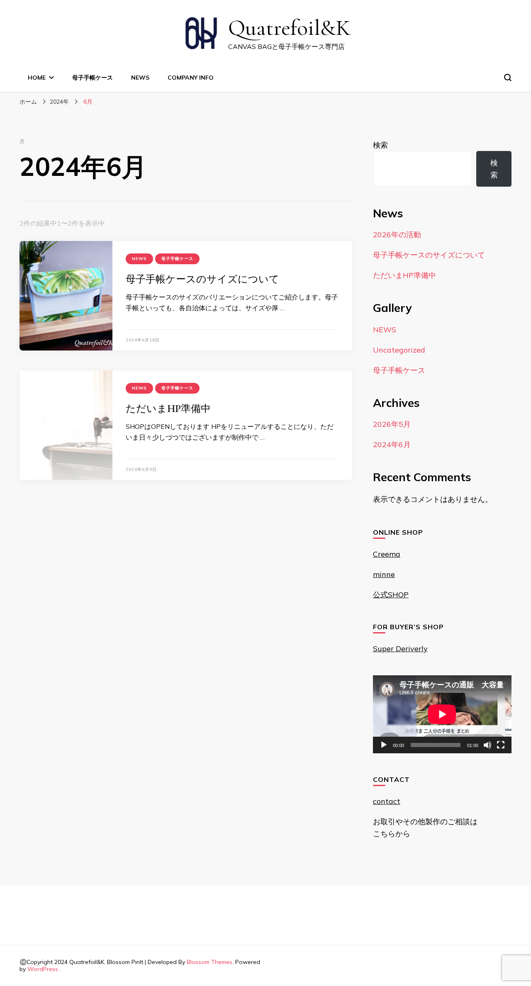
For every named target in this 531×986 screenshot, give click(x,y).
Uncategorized (399, 350)
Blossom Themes (209, 962)
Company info (191, 77)
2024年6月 (392, 444)
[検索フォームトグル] (508, 77)
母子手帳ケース (92, 77)
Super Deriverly (400, 648)
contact (386, 801)
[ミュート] (487, 745)
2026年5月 (392, 424)
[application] (442, 714)
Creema (386, 554)
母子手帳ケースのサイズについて (202, 279)
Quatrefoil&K (289, 27)
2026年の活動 (397, 234)
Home (37, 77)
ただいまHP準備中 (168, 408)
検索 (380, 145)
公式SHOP (391, 594)
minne (384, 574)
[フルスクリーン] (501, 745)
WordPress (42, 969)
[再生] (384, 745)
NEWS (140, 77)
